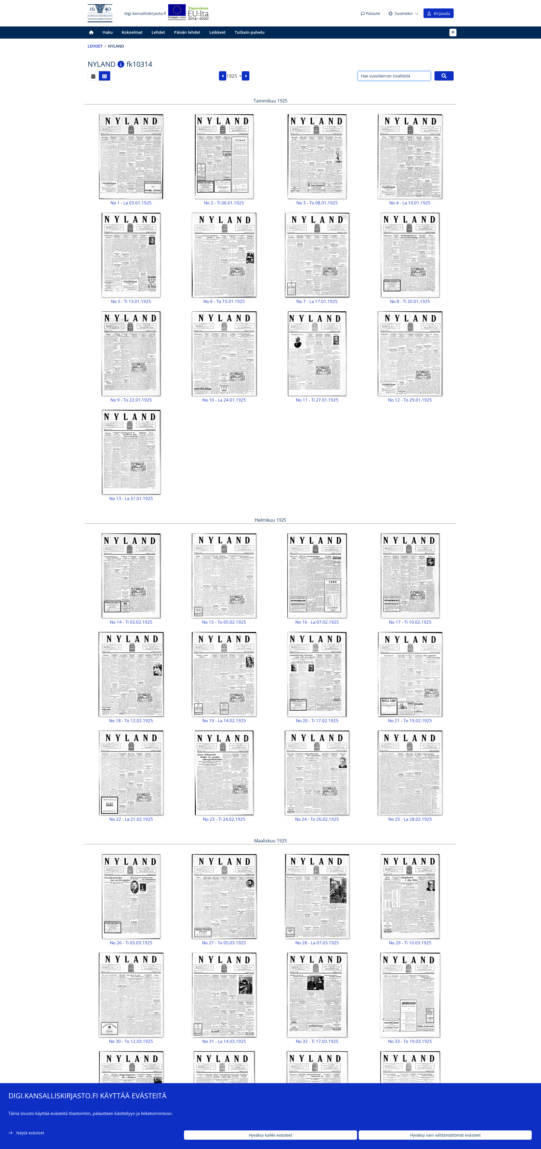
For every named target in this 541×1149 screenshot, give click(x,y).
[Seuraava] (245, 76)
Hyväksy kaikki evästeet (270, 1135)
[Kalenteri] (93, 76)
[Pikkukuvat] (104, 76)
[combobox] (234, 76)
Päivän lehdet (187, 32)
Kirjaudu (441, 13)
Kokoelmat (132, 32)
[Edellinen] (223, 76)
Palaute (372, 13)
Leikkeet (217, 32)
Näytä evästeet (30, 1132)
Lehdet (158, 32)
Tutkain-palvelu (250, 32)
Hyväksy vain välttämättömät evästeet (445, 1135)
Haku (108, 32)
